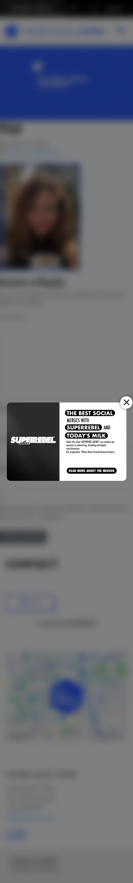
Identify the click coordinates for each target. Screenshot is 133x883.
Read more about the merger (92, 470)
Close (126, 402)
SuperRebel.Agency (33, 441)
